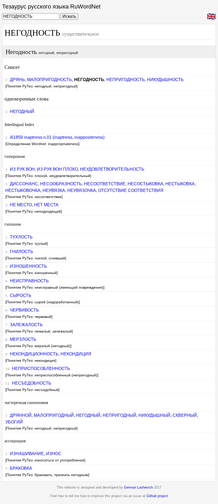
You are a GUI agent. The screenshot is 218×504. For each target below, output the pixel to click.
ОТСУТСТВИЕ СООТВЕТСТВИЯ (131, 190)
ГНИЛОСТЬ (21, 251)
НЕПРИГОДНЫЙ (119, 415)
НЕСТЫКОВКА (180, 184)
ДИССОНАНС (24, 184)
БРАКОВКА (21, 468)
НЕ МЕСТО (21, 205)
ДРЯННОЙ (21, 415)
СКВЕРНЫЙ (185, 415)
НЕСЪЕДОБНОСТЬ (31, 383)
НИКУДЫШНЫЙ (154, 415)
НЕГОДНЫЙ (22, 111)
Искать (69, 16)
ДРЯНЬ (17, 79)
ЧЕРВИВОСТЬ (24, 310)
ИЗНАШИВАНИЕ (27, 453)
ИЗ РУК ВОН (22, 169)
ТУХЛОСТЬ (21, 237)
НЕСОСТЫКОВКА (145, 184)
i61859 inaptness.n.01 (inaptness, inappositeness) (57, 137)
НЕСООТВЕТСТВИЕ (104, 184)
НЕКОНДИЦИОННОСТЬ (34, 354)
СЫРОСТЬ (20, 295)
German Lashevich (138, 487)
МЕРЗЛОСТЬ (23, 339)
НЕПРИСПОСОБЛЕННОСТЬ (41, 368)
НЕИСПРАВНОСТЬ (29, 281)
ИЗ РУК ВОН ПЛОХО (57, 169)
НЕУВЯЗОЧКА (81, 190)
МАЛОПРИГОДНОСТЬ (49, 79)
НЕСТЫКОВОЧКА (22, 190)
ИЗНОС (53, 453)
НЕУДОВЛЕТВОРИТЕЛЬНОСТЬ (112, 169)
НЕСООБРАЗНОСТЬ (61, 184)
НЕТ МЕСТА (46, 205)
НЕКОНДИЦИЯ (76, 354)
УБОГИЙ (14, 422)
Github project (157, 496)
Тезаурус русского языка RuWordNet (51, 6)
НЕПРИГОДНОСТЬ (125, 79)
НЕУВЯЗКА (54, 190)
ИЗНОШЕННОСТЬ (28, 266)
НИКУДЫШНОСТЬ (165, 79)
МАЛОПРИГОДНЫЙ (54, 415)
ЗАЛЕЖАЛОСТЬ (26, 324)
